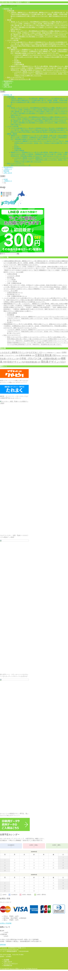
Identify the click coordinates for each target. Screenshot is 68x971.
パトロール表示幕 (12, 40)
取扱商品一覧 (8, 9)
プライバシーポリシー (11, 963)
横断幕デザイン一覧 (39, 51)
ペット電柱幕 (11, 279)
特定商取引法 (8, 965)
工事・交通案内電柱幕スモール (17, 296)
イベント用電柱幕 (48, 352)
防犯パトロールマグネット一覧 (20, 79)
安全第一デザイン (9, 359)
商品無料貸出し (8, 81)
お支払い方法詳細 (5, 923)
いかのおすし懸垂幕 (41, 73)
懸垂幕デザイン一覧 (39, 68)
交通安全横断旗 (36, 262)
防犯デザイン (16, 362)
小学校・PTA (28, 358)
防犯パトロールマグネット (15, 77)
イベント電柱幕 (12, 281)
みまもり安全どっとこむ (18, 968)
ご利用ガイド (8, 83)
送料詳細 (3, 944)
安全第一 (17, 61)
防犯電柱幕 (10, 277)
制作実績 (6, 85)
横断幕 (36, 307)
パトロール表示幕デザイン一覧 (39, 44)
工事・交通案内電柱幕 (14, 283)
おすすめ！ (35, 352)
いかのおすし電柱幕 (13, 276)
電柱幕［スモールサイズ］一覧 (39, 34)
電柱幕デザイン (53, 361)
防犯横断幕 (17, 62)
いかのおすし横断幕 (41, 57)
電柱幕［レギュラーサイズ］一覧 (39, 25)
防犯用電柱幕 (33, 362)
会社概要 (6, 959)
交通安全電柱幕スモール (15, 292)
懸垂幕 (36, 326)
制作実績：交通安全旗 (62, 355)
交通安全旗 (10, 10)
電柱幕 (9, 20)
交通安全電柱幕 (12, 274)
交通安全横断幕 (19, 64)
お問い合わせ (8, 86)
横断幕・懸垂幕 (12, 48)
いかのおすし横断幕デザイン (14, 352)
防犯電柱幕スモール (13, 294)
